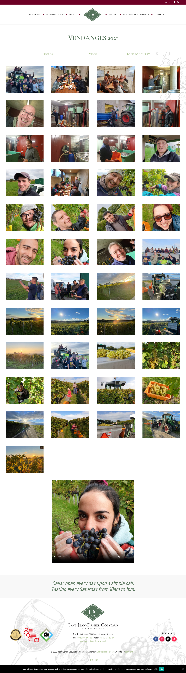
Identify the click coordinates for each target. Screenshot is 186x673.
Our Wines (34, 15)
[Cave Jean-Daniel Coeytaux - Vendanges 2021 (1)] (70, 91)
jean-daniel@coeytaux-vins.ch (93, 640)
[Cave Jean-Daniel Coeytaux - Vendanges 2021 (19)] (116, 230)
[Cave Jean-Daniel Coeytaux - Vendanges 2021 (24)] (25, 91)
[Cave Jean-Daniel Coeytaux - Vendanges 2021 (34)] (116, 333)
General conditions (105, 651)
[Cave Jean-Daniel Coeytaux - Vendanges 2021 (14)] (25, 195)
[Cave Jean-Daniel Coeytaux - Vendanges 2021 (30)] (161, 437)
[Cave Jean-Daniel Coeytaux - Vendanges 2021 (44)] (161, 402)
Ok (161, 669)
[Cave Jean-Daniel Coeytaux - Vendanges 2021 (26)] (25, 299)
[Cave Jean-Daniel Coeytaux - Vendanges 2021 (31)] (25, 437)
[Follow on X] (168, 639)
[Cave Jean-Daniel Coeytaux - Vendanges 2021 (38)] (70, 368)
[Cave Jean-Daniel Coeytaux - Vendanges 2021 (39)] (116, 368)
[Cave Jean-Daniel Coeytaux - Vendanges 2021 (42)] (70, 402)
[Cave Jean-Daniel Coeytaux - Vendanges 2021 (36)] (25, 368)
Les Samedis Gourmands (136, 15)
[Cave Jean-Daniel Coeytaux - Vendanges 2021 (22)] (70, 264)
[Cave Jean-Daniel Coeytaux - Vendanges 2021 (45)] (70, 437)
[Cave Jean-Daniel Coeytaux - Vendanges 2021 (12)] (116, 160)
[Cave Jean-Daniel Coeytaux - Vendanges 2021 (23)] (116, 264)
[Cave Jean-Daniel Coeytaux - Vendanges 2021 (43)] (116, 402)
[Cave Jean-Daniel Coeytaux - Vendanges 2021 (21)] (25, 264)
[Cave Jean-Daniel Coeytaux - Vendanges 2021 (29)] (161, 299)
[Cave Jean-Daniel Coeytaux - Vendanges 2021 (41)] (25, 402)
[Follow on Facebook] (155, 639)
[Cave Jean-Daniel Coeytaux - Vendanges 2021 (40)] (161, 368)
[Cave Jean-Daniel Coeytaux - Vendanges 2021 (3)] (116, 91)
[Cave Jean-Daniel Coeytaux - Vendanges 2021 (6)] (70, 126)
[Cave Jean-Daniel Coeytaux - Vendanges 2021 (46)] (116, 437)
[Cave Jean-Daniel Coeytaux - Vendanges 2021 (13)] (161, 160)
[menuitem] (166, 3)
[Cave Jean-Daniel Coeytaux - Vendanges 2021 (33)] (70, 333)
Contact (159, 15)
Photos (48, 54)
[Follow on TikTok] (174, 639)
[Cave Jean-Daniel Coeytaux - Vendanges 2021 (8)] (116, 126)
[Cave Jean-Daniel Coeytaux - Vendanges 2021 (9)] (161, 126)
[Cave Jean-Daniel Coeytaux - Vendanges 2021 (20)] (161, 230)
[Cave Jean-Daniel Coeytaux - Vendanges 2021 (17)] (25, 230)
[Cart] (178, 2)
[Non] (183, 669)
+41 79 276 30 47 (107, 637)
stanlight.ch (130, 651)
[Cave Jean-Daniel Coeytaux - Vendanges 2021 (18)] (70, 230)
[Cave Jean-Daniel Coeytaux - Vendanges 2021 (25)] (161, 264)
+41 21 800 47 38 (85, 637)
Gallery (113, 15)
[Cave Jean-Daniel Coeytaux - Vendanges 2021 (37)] (25, 472)
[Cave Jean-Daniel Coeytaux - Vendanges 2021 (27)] (70, 299)
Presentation (53, 15)
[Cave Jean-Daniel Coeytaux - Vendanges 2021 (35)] (161, 333)
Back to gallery (138, 54)
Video (93, 54)
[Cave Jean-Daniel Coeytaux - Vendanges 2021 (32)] (25, 333)
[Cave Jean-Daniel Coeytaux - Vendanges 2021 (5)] (25, 126)
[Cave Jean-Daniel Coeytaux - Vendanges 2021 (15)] (116, 195)
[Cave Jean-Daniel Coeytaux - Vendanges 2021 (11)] (70, 160)
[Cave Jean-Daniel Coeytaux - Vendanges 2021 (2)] (70, 195)
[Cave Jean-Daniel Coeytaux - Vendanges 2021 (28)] (116, 299)
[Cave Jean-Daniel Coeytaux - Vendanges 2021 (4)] (161, 91)
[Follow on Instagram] (161, 639)
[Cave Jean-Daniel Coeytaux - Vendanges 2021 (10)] (25, 160)
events (73, 15)
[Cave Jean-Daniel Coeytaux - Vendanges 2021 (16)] (161, 195)
